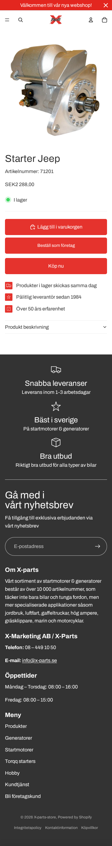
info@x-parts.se (39, 660)
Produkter (16, 726)
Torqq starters (20, 761)
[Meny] (7, 20)
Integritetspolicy (27, 828)
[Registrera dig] (97, 546)
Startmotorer (19, 749)
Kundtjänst (17, 784)
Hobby (12, 773)
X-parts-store (45, 817)
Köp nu (56, 266)
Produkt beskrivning (27, 327)
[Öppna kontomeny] (91, 20)
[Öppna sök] (20, 20)
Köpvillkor (89, 828)
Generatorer (18, 738)
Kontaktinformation (61, 828)
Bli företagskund (23, 796)
